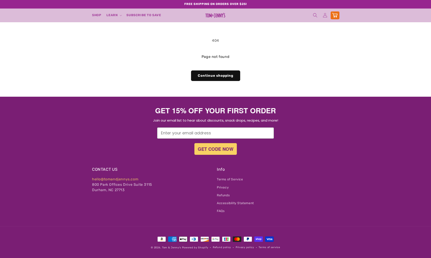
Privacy (223, 187)
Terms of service (269, 247)
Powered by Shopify (195, 247)
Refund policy (222, 247)
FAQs (220, 211)
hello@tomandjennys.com (115, 179)
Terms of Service (230, 179)
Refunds (223, 195)
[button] (114, 15)
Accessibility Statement (235, 203)
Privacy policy (245, 247)
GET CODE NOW (215, 149)
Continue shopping (215, 76)
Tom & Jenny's (171, 247)
